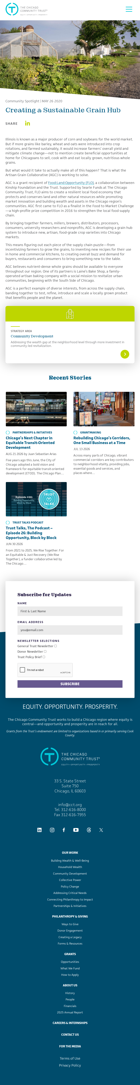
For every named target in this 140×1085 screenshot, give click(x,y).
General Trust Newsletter (35, 646)
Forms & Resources (70, 943)
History (70, 993)
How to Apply (70, 975)
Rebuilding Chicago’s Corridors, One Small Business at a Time (101, 440)
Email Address (30, 622)
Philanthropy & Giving (70, 916)
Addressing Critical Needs (70, 893)
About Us (70, 985)
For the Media (70, 1046)
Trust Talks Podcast (28, 522)
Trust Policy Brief (30, 657)
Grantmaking (90, 432)
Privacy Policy (70, 1065)
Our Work (70, 853)
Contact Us (70, 1035)
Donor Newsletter (30, 651)
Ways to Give (70, 924)
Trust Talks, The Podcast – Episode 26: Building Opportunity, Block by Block (31, 533)
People (70, 999)
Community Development (32, 336)
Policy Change (70, 886)
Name (22, 603)
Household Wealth (70, 867)
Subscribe (70, 684)
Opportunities (70, 962)
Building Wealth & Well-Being (70, 861)
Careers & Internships (70, 1023)
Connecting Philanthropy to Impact (70, 899)
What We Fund (70, 968)
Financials (70, 1006)
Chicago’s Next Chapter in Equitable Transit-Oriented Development (30, 442)
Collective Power (70, 880)
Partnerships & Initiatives (32, 432)
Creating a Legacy (70, 937)
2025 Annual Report (70, 1012)
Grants (70, 954)
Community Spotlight (22, 101)
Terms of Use (70, 1058)
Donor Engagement (70, 930)
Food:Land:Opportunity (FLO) (71, 182)
